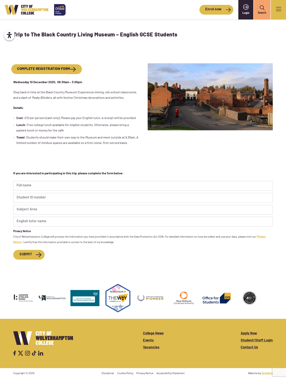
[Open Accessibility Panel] (9, 35)
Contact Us (249, 347)
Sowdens (267, 373)
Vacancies (151, 347)
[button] (262, 8)
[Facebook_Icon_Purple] (14, 353)
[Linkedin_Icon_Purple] (40, 353)
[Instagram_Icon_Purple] (27, 353)
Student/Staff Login (257, 340)
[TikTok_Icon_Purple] (34, 353)
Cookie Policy (125, 373)
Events (148, 340)
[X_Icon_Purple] (20, 353)
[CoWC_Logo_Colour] (26, 10)
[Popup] (278, 9)
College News (153, 333)
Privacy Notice (144, 373)
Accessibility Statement (170, 373)
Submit (25, 254)
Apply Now (249, 333)
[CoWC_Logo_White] (43, 338)
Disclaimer (108, 373)
